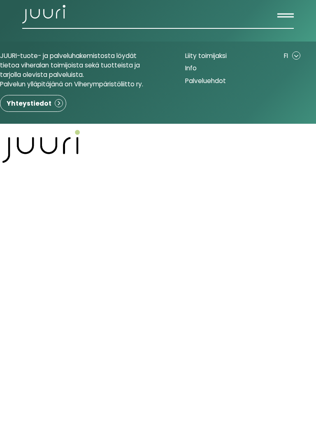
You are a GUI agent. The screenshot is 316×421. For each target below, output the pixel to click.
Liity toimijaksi (206, 55)
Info (191, 68)
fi (286, 55)
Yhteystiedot (29, 103)
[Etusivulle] (43, 14)
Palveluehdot (205, 80)
